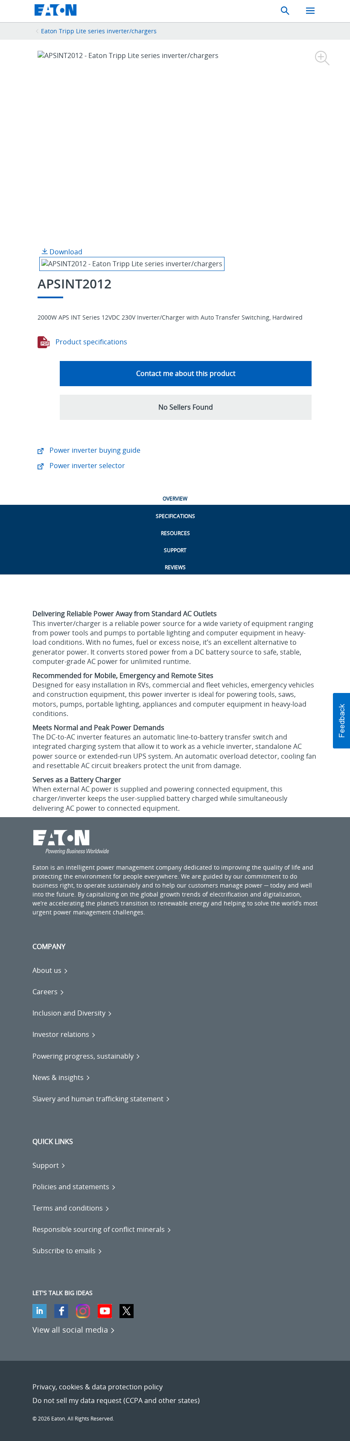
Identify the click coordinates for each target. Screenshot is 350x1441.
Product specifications (90, 341)
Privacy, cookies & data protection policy (97, 1387)
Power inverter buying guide (94, 450)
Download (65, 251)
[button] (186, 407)
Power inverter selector (86, 465)
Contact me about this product (186, 373)
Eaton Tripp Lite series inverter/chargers (99, 31)
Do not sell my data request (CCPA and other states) (116, 1400)
